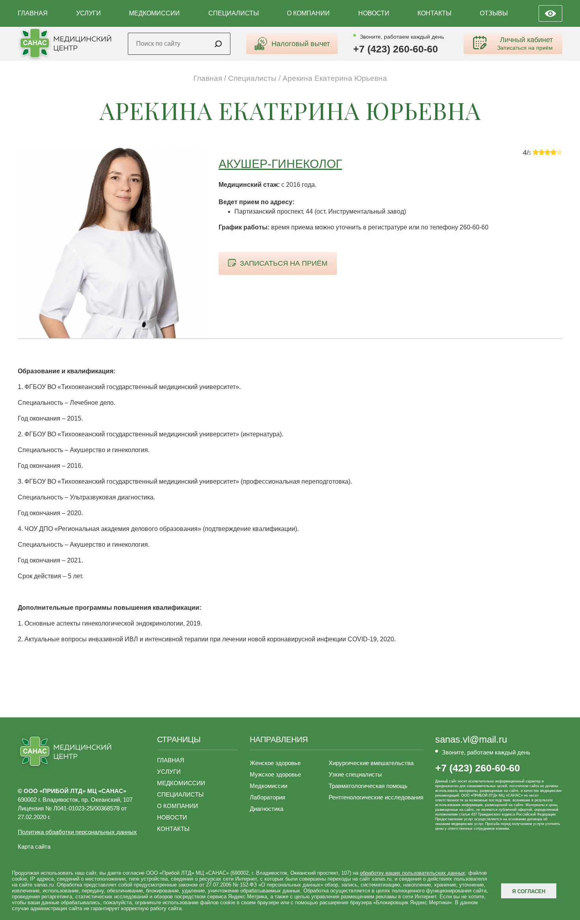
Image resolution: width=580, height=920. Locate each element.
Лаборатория (267, 797)
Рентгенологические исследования (376, 797)
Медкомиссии (268, 785)
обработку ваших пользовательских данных (412, 873)
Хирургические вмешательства (371, 763)
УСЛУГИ (88, 13)
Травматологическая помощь (368, 785)
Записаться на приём (283, 263)
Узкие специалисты (355, 774)
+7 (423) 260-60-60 (395, 49)
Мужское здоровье (275, 774)
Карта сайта (34, 846)
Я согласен (528, 891)
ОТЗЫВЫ (494, 13)
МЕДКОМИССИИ (154, 13)
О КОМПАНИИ (308, 13)
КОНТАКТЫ (434, 13)
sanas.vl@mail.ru (471, 739)
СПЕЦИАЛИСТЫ (233, 13)
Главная (207, 78)
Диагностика (266, 808)
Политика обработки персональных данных (77, 832)
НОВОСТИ (373, 13)
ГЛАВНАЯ (33, 13)
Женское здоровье (275, 763)
